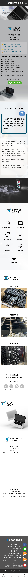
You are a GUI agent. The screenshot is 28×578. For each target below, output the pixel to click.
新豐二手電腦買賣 (18, 567)
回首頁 (3, 576)
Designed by (8, 570)
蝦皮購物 (24, 576)
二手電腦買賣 (4, 565)
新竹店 (6, 389)
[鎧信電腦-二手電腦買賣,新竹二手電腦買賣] (14, 3)
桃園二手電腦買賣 (22, 565)
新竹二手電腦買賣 (12, 565)
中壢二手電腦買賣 (9, 567)
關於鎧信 (10, 560)
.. (22, 570)
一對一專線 (16, 82)
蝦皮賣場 (22, 560)
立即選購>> (11, 405)
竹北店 (11, 389)
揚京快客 (13, 570)
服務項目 (16, 560)
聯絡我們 (14, 563)
